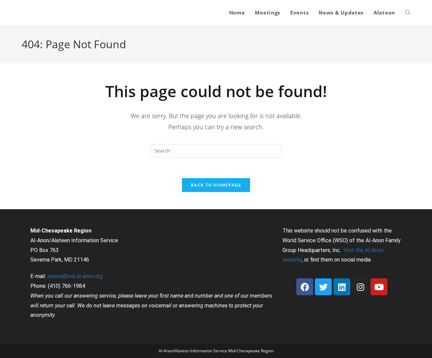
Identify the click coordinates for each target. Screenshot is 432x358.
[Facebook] (304, 286)
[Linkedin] (341, 286)
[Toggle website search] (407, 12)
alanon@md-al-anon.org (75, 276)
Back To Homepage (216, 185)
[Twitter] (323, 286)
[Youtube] (379, 286)
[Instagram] (360, 286)
